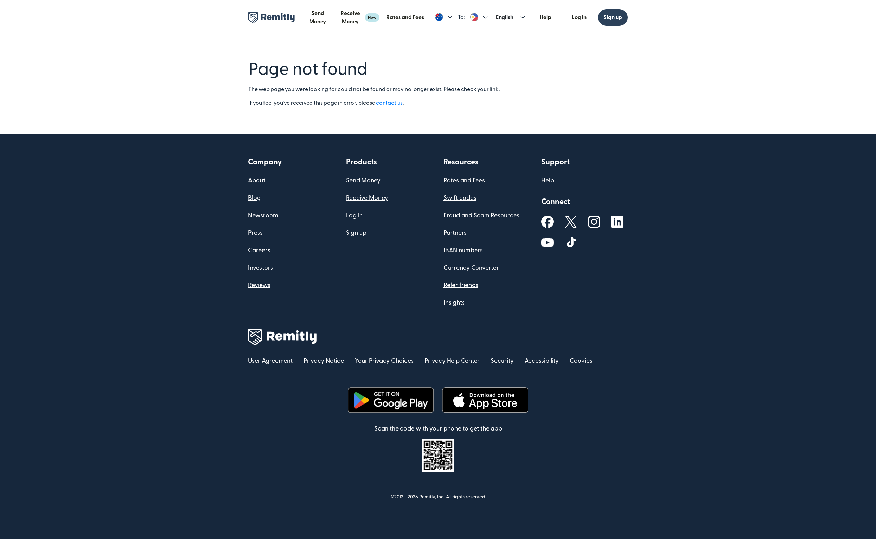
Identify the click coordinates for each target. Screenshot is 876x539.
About (256, 180)
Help (545, 17)
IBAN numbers (463, 250)
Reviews (259, 285)
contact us (389, 103)
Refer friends (460, 285)
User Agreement (270, 361)
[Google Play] (391, 400)
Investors (260, 268)
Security (502, 361)
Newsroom (263, 215)
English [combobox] (504, 17)
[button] (443, 17)
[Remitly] (271, 17)
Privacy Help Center (452, 361)
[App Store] (485, 400)
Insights (454, 303)
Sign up (613, 17)
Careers (259, 250)
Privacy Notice (324, 361)
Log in (579, 17)
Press (255, 233)
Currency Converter (471, 268)
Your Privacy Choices (384, 361)
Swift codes (459, 198)
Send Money (317, 17)
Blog (254, 198)
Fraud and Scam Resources (481, 215)
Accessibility (542, 361)
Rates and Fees (405, 17)
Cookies (581, 361)
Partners (455, 233)
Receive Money (358, 17)
